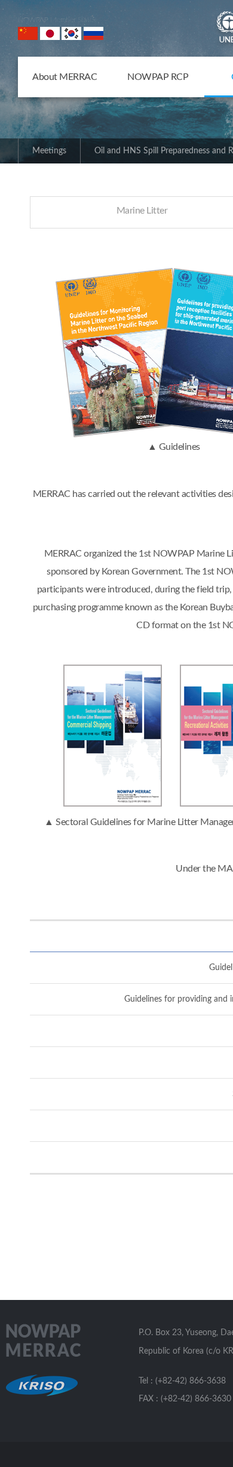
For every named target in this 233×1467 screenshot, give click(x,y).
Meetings (49, 151)
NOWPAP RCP (157, 77)
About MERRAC (64, 77)
